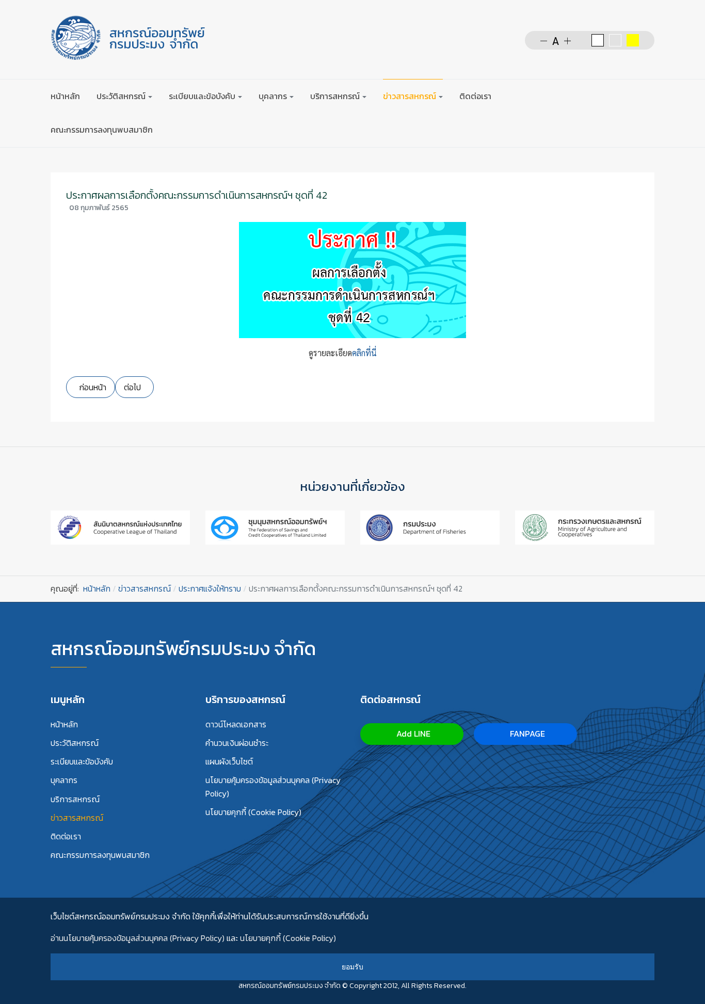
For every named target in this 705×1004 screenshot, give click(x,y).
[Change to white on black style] (597, 40)
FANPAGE (526, 733)
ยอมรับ (352, 967)
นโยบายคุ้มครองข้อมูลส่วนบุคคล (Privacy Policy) (273, 787)
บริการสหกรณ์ (75, 799)
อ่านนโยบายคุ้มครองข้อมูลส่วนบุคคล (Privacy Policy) (138, 938)
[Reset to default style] (615, 40)
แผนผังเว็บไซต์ (229, 761)
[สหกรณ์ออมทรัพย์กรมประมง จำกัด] (128, 37)
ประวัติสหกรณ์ (75, 743)
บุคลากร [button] (273, 96)
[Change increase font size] (567, 40)
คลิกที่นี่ (364, 352)
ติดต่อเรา (475, 96)
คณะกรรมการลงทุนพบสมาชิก (102, 129)
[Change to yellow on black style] (633, 40)
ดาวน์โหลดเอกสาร (235, 724)
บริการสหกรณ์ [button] (335, 96)
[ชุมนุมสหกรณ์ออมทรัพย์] (275, 526)
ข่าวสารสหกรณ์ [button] (409, 96)
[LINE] (648, 96)
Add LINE (412, 733)
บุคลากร (64, 780)
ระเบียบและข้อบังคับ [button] (202, 96)
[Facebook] (628, 96)
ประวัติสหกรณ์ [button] (121, 96)
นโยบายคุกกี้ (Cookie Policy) (253, 812)
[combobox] (596, 96)
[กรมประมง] (430, 526)
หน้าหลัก (65, 96)
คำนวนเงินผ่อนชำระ (236, 743)
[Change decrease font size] (543, 40)
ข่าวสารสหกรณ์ (77, 817)
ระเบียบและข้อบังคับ (82, 761)
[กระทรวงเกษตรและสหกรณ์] (584, 526)
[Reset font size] (555, 40)
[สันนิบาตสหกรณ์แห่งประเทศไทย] (120, 526)
